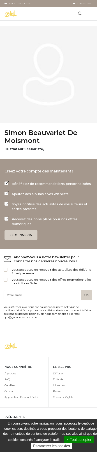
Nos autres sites (20, 3)
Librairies (59, 385)
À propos (10, 373)
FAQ (7, 379)
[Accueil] (24, 13)
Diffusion (59, 373)
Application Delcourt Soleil (21, 397)
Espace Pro (84, 3)
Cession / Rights (63, 397)
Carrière (10, 385)
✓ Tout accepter (78, 440)
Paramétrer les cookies (51, 446)
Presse (57, 391)
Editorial (58, 379)
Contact (10, 391)
